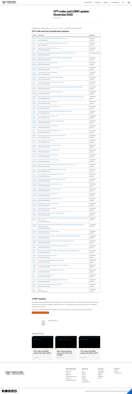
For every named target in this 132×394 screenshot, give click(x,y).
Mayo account (101, 371)
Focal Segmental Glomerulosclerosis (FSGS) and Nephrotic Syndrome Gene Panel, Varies (61, 96)
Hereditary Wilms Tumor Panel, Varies (48, 125)
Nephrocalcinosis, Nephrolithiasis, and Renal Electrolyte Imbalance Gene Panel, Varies (60, 87)
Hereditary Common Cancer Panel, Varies (49, 67)
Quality (83, 374)
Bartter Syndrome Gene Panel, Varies (47, 101)
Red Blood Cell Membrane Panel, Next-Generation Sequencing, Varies (56, 241)
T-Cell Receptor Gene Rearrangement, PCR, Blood (51, 82)
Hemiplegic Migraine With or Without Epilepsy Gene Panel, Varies (55, 111)
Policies (84, 373)
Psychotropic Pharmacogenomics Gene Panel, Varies (51, 179)
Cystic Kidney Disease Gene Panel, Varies (48, 106)
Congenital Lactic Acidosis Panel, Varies (48, 203)
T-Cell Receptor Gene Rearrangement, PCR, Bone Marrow (53, 265)
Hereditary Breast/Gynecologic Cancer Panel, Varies (51, 135)
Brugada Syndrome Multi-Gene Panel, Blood (49, 284)
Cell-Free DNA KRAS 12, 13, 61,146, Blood (48, 231)
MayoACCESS (88, 2)
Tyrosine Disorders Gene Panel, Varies (48, 193)
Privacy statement (86, 381)
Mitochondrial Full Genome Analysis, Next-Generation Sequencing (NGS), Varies (58, 250)
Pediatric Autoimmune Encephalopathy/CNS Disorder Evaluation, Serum (57, 53)
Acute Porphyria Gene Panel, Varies (47, 208)
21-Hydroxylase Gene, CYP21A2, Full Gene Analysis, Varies (53, 245)
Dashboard (100, 376)
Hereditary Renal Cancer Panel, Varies (48, 155)
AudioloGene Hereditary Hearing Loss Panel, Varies (51, 213)
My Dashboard (115, 2)
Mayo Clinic (68, 371)
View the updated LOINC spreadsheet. (40, 312)
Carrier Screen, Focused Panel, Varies (47, 72)
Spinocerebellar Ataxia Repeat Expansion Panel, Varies (52, 169)
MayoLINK (98, 2)
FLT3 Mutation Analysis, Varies (46, 275)
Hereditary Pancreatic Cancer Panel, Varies (49, 145)
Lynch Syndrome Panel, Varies (46, 140)
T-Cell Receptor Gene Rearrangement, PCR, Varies (51, 270)
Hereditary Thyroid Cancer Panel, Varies (48, 159)
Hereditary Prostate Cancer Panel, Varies (48, 150)
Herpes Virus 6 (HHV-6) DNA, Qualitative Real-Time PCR (52, 43)
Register (106, 2)
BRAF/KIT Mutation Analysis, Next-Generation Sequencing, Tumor (55, 58)
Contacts (116, 371)
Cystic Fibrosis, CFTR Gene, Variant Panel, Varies (50, 174)
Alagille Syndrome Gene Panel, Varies (47, 62)
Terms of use (85, 380)
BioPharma (68, 374)
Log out (99, 378)
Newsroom (68, 378)
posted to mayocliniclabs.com (57, 28)
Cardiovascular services (71, 376)
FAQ (83, 371)
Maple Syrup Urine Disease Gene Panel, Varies (50, 184)
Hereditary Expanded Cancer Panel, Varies (49, 130)
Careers (84, 376)
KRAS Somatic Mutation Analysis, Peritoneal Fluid (51, 121)
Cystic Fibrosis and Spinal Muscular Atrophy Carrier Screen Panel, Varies (56, 164)
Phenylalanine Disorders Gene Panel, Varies (49, 189)
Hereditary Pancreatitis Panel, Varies (47, 255)
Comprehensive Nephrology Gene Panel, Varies (50, 77)
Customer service (118, 373)
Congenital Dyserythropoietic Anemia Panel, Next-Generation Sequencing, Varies (59, 236)
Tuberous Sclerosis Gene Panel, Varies (48, 116)
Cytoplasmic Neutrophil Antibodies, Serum (49, 48)
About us (68, 373)
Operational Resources (71, 380)
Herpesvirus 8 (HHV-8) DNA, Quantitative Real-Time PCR (53, 38)
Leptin (40, 289)
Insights (84, 378)
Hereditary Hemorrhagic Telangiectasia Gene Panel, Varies (53, 279)
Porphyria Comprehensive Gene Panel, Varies (49, 198)
